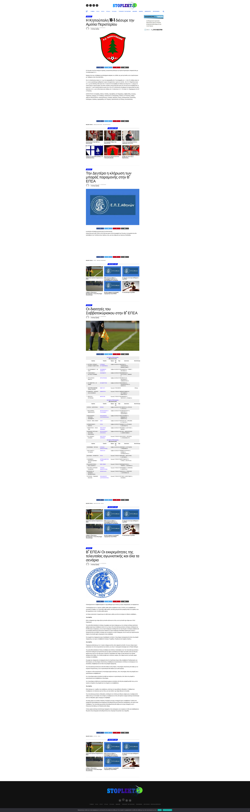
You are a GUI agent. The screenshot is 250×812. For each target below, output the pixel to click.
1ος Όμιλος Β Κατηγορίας (112, 357)
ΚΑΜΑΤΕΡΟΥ (103, 391)
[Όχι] (248, 810)
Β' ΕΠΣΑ (95, 736)
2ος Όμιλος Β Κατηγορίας (112, 400)
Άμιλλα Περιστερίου (98, 124)
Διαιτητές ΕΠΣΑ (97, 503)
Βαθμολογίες (148, 11)
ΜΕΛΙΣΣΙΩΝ (102, 396)
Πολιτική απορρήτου (167, 810)
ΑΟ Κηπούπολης (107, 124)
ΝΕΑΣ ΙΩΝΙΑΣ (103, 464)
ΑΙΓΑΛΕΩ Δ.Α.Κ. (103, 471)
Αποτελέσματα (156, 11)
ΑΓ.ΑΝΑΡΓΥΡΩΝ (103, 383)
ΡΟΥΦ (101, 424)
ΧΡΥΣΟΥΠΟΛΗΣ (103, 378)
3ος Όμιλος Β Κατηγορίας (112, 440)
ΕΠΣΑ (95, 260)
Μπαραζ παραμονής (101, 260)
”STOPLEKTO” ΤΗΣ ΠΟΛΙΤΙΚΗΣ (125, 11)
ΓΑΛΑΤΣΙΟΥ (102, 450)
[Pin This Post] (117, 67)
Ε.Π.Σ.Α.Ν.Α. (114, 11)
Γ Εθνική (92, 11)
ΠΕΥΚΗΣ (102, 407)
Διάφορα (141, 11)
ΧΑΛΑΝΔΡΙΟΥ (103, 373)
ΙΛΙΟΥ (101, 420)
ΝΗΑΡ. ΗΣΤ (102, 388)
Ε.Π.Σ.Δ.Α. (108, 11)
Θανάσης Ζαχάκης (95, 29)
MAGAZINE (135, 11)
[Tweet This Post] (108, 67)
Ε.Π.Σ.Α (97, 11)
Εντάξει (159, 810)
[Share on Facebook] (100, 67)
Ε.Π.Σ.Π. (102, 11)
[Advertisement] (112, 110)
